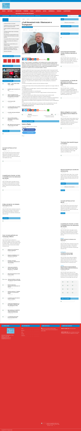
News (22, 332)
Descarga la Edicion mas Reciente (25, 13)
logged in (28, 126)
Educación (18, 11)
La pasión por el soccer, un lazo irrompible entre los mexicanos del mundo (11, 177)
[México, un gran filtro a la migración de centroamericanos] (74, 293)
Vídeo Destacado (8, 65)
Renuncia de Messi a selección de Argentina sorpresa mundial (14, 280)
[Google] (28, 59)
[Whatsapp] (48, 59)
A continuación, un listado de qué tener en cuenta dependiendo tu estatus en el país (69, 83)
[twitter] (75, 1)
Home (22, 328)
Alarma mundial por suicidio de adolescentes (70, 170)
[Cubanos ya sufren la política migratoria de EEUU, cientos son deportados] (69, 293)
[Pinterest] (77, 1)
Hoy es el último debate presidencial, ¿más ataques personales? (13, 119)
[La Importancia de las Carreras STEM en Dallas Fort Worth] (64, 286)
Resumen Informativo (8, 51)
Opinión (26, 11)
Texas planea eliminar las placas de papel (11, 39)
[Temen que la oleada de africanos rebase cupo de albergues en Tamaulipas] (4, 269)
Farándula (51, 11)
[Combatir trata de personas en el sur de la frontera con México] (74, 283)
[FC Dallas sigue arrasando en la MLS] (4, 91)
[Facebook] (23, 59)
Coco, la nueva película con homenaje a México (10, 235)
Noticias (10, 11)
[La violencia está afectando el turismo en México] (4, 300)
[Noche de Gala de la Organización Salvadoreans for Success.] (4, 287)
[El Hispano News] (10, 331)
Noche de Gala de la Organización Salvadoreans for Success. (14, 285)
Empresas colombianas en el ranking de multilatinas (13, 256)
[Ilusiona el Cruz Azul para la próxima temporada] (4, 251)
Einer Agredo (31, 29)
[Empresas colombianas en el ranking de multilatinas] (4, 257)
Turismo (59, 11)
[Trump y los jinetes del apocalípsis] (69, 283)
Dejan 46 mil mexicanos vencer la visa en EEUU (14, 274)
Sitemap (22, 333)
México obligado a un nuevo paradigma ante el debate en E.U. (69, 113)
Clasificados (66, 11)
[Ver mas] (10, 157)
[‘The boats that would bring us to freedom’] (70, 140)
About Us (22, 330)
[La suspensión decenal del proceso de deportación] (4, 318)
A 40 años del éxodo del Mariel (14, 112)
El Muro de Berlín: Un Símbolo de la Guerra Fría (10, 204)
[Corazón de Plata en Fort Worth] (11, 146)
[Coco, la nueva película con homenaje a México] (11, 233)
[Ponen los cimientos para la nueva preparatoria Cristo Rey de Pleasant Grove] (64, 283)
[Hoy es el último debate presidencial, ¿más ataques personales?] (4, 120)
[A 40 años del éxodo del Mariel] (4, 114)
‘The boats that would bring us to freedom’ (69, 142)
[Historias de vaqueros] (74, 290)
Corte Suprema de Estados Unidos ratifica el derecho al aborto (69, 53)
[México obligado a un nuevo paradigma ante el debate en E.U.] (70, 110)
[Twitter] (26, 59)
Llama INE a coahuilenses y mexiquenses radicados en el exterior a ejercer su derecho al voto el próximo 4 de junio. (11, 48)
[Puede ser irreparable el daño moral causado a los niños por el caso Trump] (43, 425)
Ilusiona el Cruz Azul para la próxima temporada (13, 250)
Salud (31, 11)
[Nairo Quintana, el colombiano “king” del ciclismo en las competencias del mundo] (4, 312)
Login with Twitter (30, 132)
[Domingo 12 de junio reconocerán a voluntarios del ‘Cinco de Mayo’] (4, 262)
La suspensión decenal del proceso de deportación (13, 317)
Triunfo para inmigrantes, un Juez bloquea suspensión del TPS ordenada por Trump (13, 304)
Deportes (38, 11)
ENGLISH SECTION (6, 1)
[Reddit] (38, 59)
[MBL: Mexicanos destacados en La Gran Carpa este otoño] (4, 126)
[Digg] (45, 59)
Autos (44, 11)
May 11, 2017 (25, 29)
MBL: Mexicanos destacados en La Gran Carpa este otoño (14, 125)
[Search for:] (73, 15)
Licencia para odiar (11, 101)
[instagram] (79, 1)
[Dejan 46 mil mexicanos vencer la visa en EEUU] (4, 275)
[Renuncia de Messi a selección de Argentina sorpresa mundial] (4, 279)
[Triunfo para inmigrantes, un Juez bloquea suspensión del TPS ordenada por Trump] (4, 305)
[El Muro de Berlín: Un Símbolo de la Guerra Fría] (11, 202)
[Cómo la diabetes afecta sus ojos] (64, 293)
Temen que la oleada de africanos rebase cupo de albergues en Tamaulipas (13, 268)
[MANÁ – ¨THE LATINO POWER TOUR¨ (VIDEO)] (4, 85)
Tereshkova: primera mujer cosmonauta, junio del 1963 (67, 253)
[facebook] (73, 1)
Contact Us (23, 335)
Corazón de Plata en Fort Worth (9, 23)
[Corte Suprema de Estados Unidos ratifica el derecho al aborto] (70, 49)
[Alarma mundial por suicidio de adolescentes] (70, 167)
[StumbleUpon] (33, 59)
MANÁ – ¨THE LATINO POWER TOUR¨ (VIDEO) (13, 84)
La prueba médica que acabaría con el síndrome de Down (14, 107)
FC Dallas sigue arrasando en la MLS (14, 90)
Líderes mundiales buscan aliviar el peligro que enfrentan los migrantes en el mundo (14, 95)
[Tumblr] (30, 59)
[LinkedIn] (35, 59)
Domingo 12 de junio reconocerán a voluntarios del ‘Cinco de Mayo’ (14, 261)
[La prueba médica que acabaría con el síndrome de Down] (4, 109)
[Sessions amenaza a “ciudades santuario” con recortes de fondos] (4, 293)
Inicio (3, 11)
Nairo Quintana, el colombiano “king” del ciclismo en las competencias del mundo (14, 311)
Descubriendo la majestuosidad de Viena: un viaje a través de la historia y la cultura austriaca (11, 36)
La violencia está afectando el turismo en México (14, 298)
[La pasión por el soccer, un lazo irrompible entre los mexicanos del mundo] (11, 173)
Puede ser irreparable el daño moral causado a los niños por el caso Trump (52, 424)
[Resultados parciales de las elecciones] (69, 286)
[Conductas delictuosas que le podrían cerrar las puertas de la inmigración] (74, 286)
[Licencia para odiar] (4, 103)
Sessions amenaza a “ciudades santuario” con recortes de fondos (14, 292)
